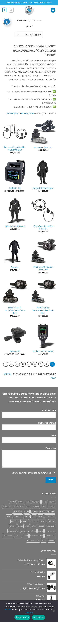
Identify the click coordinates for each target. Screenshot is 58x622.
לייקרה (9, 516)
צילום (23, 531)
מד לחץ (44, 521)
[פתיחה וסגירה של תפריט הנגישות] (6, 21)
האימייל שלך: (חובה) (47, 422)
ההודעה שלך (50, 448)
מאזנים (24, 113)
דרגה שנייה (7, 506)
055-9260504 (15, 401)
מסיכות (23, 521)
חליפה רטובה (49, 516)
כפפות (27, 516)
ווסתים (32, 113)
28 (23, 364)
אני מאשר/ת (38, 617)
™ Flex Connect (33, 540)
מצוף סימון (50, 526)
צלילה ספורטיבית (36, 535)
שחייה (25, 535)
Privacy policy (22, 617)
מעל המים (15, 521)
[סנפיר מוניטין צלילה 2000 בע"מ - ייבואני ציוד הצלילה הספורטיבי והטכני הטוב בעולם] (29, 10)
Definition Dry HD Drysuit (15, 226)
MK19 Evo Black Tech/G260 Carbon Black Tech (15, 310)
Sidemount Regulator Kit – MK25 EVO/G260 (15, 148)
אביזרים (13, 502)
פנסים (40, 531)
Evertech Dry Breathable (43, 188)
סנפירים (12, 526)
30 (11, 364)
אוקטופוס (51, 506)
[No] (54, 611)
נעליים (34, 526)
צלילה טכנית (49, 535)
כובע (34, 516)
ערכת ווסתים (49, 531)
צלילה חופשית (13, 531)
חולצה (26, 511)
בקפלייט (36, 506)
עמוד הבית (36, 20)
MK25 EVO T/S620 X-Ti (43, 147)
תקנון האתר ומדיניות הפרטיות (24, 472)
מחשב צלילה (33, 521)
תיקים (44, 540)
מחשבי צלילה (12, 113)
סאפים (20, 526)
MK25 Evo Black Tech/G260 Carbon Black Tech (43, 310)
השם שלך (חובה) (48, 410)
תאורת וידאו (8, 535)
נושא (54, 435)
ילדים (40, 516)
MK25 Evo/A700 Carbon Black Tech (43, 268)
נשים (27, 526)
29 (17, 364)
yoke (27, 502)
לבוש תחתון (18, 516)
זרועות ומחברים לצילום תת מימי (42, 511)
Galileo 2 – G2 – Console (43, 351)
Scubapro (36, 502)
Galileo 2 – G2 (15, 188)
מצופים (41, 526)
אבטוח (20, 502)
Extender (15, 267)
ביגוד (43, 506)
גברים (28, 506)
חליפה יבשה (17, 511)
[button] (53, 10)
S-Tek (44, 502)
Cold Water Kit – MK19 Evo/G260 (43, 227)
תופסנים (51, 540)
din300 (51, 502)
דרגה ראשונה (18, 506)
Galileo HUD (15, 351)
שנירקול (18, 535)
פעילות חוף (32, 531)
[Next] (5, 364)
